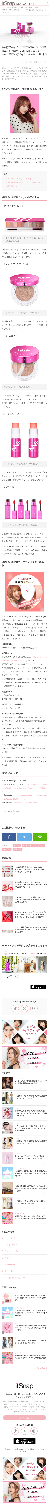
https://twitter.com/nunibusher (25, 803)
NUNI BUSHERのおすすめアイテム (20, 179)
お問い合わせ (19, 1449)
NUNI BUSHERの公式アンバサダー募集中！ (24, 182)
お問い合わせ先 (12, 186)
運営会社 (8, 1449)
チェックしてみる (24, 1418)
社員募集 (31, 1449)
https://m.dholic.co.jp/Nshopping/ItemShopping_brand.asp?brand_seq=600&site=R (24, 788)
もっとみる (42, 1368)
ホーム (4, 7)
